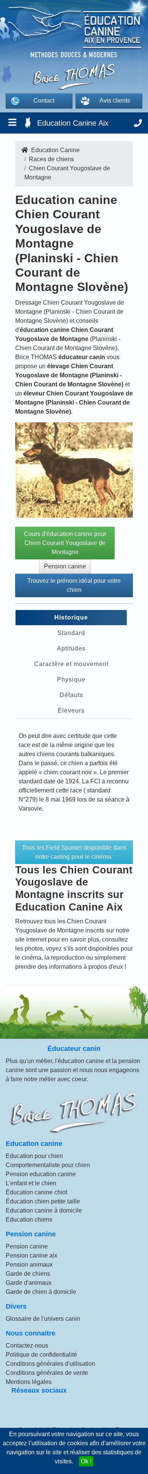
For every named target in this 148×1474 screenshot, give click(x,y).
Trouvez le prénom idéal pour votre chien (74, 585)
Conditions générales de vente (47, 1373)
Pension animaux (29, 1264)
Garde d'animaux (29, 1282)
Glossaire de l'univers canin (43, 1318)
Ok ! (86, 1461)
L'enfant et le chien (31, 1183)
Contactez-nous (27, 1345)
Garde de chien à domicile (41, 1292)
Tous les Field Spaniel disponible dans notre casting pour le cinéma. (74, 852)
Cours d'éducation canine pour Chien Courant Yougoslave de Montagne (65, 543)
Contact (43, 100)
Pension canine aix (31, 1255)
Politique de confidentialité (41, 1354)
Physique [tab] (71, 679)
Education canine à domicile (44, 1210)
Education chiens (29, 1219)
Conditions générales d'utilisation (50, 1363)
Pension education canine (41, 1174)
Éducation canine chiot (36, 1192)
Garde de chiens (28, 1273)
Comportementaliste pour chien (48, 1165)
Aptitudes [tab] (71, 648)
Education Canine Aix (73, 123)
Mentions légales (29, 1382)
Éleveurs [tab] (71, 710)
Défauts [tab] (71, 695)
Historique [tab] (71, 617)
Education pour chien (34, 1156)
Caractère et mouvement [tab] (71, 664)
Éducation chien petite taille (43, 1201)
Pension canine (65, 566)
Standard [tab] (71, 633)
